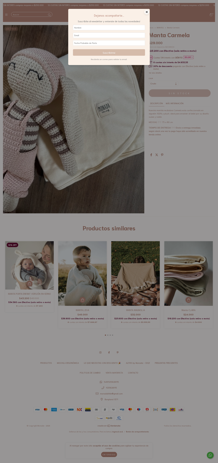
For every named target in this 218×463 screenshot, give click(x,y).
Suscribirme (109, 52)
